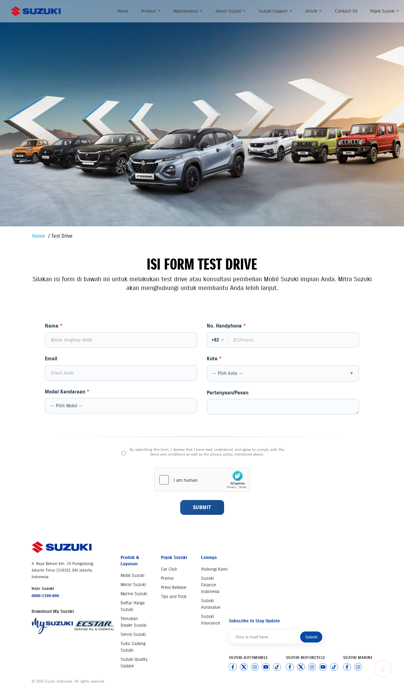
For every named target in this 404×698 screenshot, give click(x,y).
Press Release (173, 587)
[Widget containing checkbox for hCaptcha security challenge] (202, 480)
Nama (53, 326)
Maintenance (186, 11)
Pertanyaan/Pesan (227, 393)
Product (149, 11)
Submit (202, 507)
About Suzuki (229, 11)
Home (122, 11)
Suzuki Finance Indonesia (210, 585)
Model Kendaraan (67, 392)
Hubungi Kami (214, 569)
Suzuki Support (273, 11)
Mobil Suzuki (132, 575)
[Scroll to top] (382, 669)
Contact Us (346, 11)
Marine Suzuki (134, 593)
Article (311, 11)
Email (51, 359)
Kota (214, 359)
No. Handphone (226, 326)
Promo (167, 578)
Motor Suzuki (133, 584)
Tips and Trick (174, 596)
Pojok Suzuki (383, 11)
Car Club (169, 569)
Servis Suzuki (133, 634)
